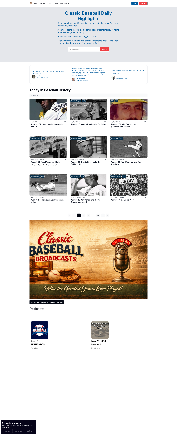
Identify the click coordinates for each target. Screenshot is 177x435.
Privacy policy (12, 425)
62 (98, 215)
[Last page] (107, 215)
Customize (18, 431)
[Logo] (31, 3)
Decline (29, 431)
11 (145, 159)
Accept (7, 431)
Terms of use (24, 425)
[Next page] (103, 215)
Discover (104, 49)
